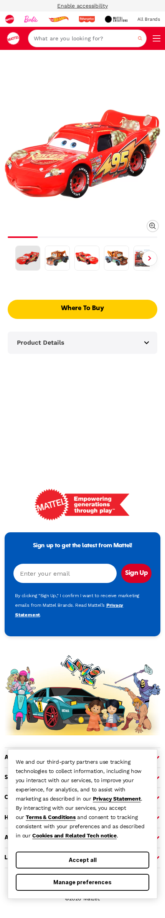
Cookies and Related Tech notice (74, 835)
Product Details (40, 342)
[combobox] (87, 38)
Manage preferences (82, 882)
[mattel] (9, 19)
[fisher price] (87, 19)
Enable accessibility (82, 5)
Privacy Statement (117, 799)
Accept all (83, 860)
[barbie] (31, 19)
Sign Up (136, 573)
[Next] (149, 258)
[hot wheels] (58, 19)
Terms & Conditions (50, 817)
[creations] (116, 19)
